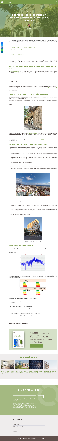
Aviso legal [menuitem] (25, 438)
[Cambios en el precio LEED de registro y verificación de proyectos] (22, 368)
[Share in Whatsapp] (2, 50)
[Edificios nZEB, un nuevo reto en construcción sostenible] (50, 368)
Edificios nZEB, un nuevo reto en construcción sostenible (50, 372)
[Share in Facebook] (2, 43)
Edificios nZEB (29, 11)
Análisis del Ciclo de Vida (18, 426)
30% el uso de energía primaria (32, 133)
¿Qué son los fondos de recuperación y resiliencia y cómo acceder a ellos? (23, 47)
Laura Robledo (29, 28)
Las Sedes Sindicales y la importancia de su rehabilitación (20, 52)
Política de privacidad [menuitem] (32, 438)
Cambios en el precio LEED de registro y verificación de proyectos (22, 372)
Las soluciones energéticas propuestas (17, 54)
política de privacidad (22, 404)
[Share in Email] (2, 52)
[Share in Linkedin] (2, 48)
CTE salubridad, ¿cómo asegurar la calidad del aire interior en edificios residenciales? (7, 372)
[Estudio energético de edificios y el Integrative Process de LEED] (36, 368)
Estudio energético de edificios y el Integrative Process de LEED (36, 372)
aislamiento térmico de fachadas (20, 308)
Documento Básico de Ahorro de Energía (20, 135)
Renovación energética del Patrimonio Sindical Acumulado (20, 49)
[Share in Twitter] (2, 45)
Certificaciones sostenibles (18, 422)
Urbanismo (15, 431)
